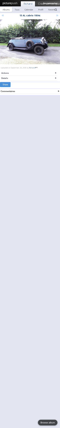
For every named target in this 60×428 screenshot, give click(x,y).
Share (5, 84)
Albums (6, 9)
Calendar (28, 9)
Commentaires (8, 91)
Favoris (51, 9)
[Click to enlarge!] (30, 41)
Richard (28, 3)
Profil (40, 9)
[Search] (55, 9)
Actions (5, 73)
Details (4, 78)
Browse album (47, 422)
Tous (17, 9)
